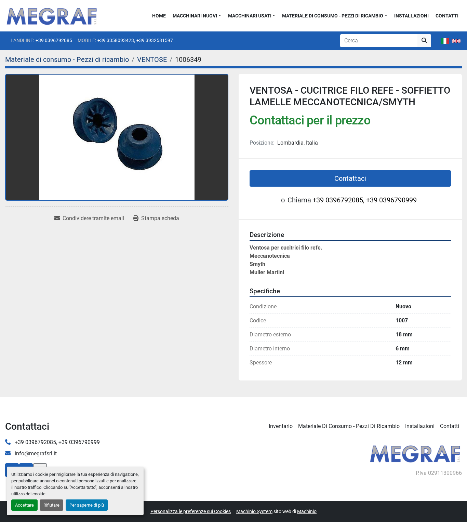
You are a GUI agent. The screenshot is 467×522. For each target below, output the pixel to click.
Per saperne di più (86, 505)
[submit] (424, 40)
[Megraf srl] (415, 453)
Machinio (307, 511)
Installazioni (411, 15)
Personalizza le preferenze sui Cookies (190, 511)
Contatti (447, 15)
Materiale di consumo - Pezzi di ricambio (332, 15)
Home (159, 15)
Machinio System (254, 511)
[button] (197, 15)
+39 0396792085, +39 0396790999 (364, 200)
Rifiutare (51, 505)
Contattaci (350, 178)
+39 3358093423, (116, 40)
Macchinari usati (249, 15)
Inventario (281, 426)
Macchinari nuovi (195, 15)
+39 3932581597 (154, 40)
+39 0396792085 (54, 40)
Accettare (24, 505)
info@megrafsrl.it (35, 453)
